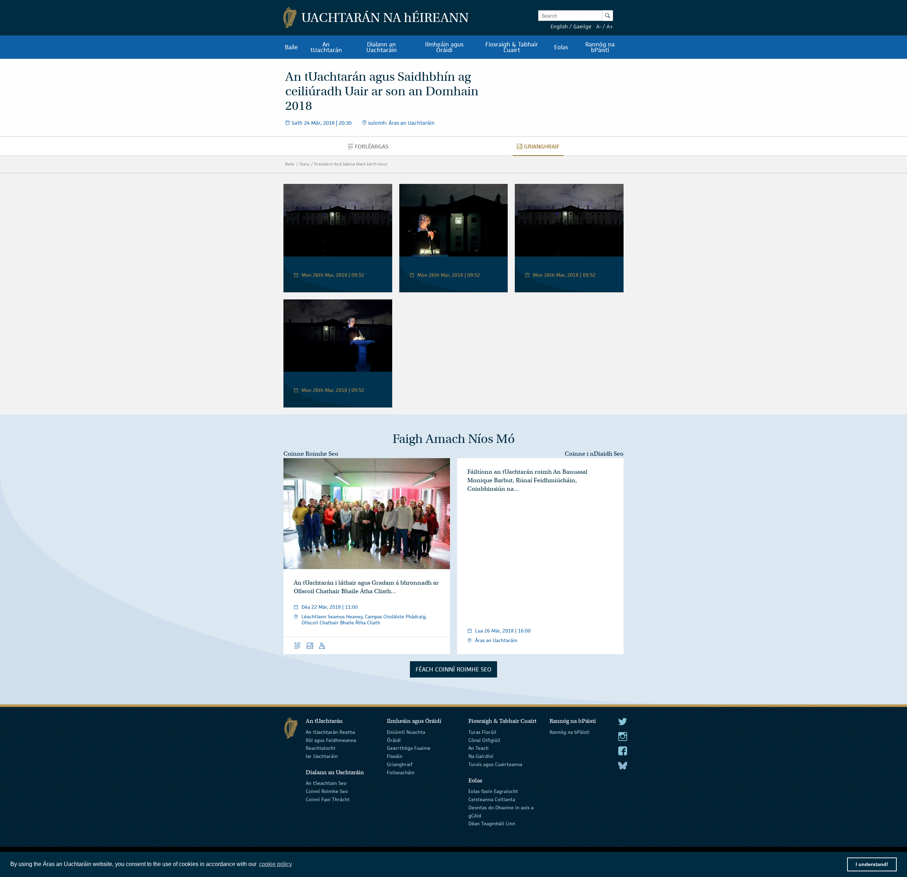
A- (598, 26)
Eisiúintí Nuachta (406, 732)
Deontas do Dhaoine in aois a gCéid (501, 811)
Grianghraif (399, 764)
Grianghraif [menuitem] (543, 148)
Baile (289, 164)
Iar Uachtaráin (322, 756)
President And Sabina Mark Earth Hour (351, 164)
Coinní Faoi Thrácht (328, 799)
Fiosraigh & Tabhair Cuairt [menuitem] (511, 47)
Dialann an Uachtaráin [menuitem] (381, 47)
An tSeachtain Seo (326, 783)
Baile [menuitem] (291, 47)
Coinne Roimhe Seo (310, 453)
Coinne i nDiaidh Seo (594, 453)
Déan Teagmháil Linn (491, 823)
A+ (610, 26)
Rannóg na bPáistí (570, 732)
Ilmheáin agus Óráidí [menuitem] (444, 47)
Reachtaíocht (321, 748)
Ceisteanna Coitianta (491, 799)
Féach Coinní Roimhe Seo (453, 669)
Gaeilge (582, 26)
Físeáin (394, 756)
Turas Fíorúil (482, 732)
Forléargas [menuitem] (373, 148)
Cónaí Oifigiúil (484, 740)
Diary (304, 164)
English (559, 26)
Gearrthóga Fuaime (408, 748)
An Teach (478, 748)
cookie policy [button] (275, 864)
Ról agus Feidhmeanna (331, 740)
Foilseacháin (401, 772)
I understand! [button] (872, 864)
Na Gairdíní (481, 756)
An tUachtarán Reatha (330, 732)
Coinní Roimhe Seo (327, 791)
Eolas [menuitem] (561, 47)
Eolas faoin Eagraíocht (493, 791)
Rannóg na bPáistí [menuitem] (600, 47)
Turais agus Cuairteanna (495, 764)
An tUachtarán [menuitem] (326, 47)
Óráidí (394, 740)
